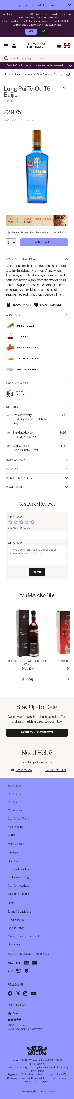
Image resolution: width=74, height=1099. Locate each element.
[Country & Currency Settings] (67, 45)
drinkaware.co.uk (46, 1091)
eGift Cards (14, 861)
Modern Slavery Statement (23, 936)
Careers (12, 835)
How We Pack (16, 460)
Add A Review (15, 516)
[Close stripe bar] (70, 66)
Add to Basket (44, 242)
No (43, 31)
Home (7, 74)
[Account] (13, 45)
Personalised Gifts (18, 869)
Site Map (13, 853)
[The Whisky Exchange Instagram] (25, 993)
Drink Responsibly (19, 478)
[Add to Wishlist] (64, 89)
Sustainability (15, 827)
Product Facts (17, 383)
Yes (31, 31)
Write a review (15, 542)
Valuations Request (19, 894)
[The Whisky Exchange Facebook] (10, 993)
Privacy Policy (16, 920)
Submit (37, 571)
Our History (15, 802)
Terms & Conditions (19, 911)
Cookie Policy (16, 928)
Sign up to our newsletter (37, 732)
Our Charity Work (18, 818)
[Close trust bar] (69, 5)
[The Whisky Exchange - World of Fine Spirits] (36, 45)
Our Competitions (18, 885)
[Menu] (6, 45)
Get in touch (24, 770)
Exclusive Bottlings (19, 877)
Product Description (21, 259)
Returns (12, 469)
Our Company (16, 794)
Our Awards (15, 810)
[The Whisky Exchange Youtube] (33, 993)
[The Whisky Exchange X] (18, 993)
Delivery (12, 407)
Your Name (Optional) (19, 528)
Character (14, 315)
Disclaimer (14, 487)
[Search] (7, 58)
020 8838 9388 (55, 770)
